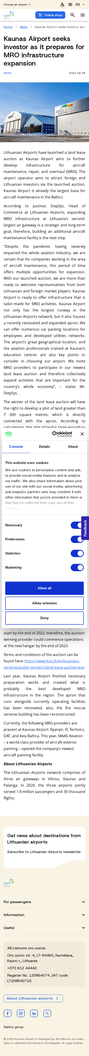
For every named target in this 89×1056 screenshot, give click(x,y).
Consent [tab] (16, 446)
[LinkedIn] (34, 1013)
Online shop (53, 15)
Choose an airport (15, 4)
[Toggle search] (72, 15)
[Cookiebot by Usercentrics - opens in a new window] (54, 434)
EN (78, 4)
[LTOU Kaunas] (9, 883)
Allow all (45, 588)
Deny (44, 618)
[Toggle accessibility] (70, 4)
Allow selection (44, 603)
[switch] (77, 539)
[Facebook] (7, 1013)
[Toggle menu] (82, 15)
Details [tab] (44, 446)
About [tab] (73, 446)
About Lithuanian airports (30, 998)
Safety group (14, 1027)
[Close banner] (82, 434)
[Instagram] (21, 1013)
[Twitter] (47, 1013)
